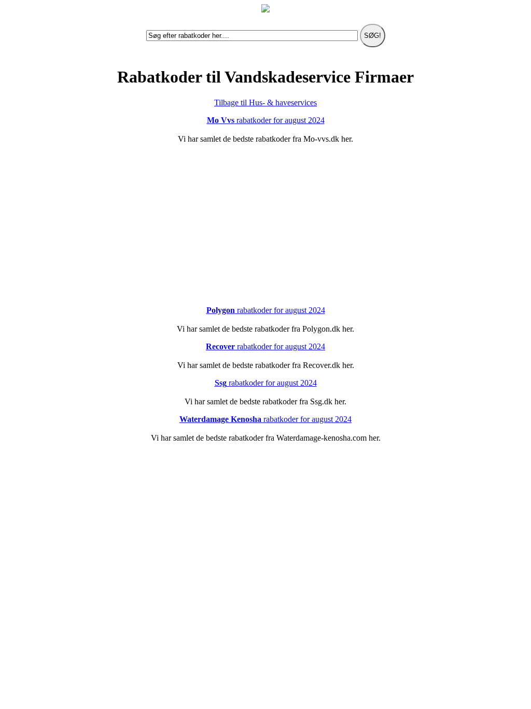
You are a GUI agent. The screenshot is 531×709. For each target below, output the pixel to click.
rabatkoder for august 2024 (266, 120)
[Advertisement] (265, 224)
